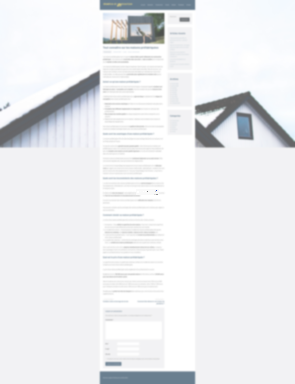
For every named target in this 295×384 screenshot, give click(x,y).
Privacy (155, 194)
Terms (157, 194)
